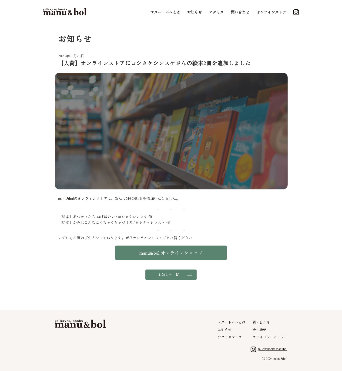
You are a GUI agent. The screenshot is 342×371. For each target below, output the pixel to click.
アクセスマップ (230, 337)
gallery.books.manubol (272, 349)
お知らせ (194, 12)
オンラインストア (271, 12)
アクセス (216, 12)
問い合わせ (240, 12)
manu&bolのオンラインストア (82, 199)
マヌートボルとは (165, 12)
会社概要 (259, 330)
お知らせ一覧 (168, 275)
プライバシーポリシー (269, 337)
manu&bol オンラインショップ (171, 253)
